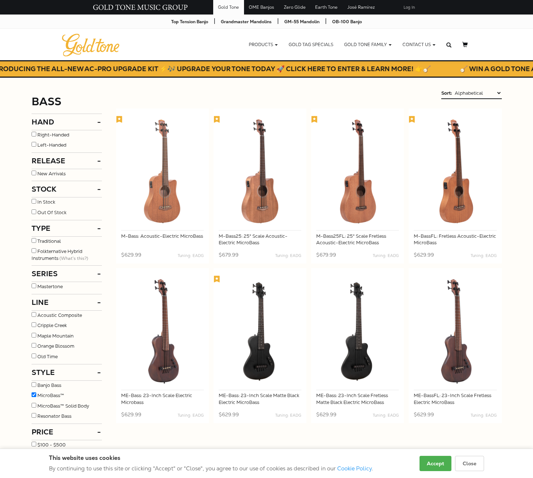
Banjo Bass (49, 385)
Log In (409, 7)
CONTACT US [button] (417, 45)
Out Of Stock (51, 212)
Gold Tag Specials (311, 45)
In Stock (46, 202)
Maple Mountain (55, 336)
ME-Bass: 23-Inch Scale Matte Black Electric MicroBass (259, 398)
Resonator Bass (54, 416)
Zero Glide (295, 7)
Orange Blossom (55, 346)
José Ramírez (361, 7)
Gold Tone (228, 7)
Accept (435, 463)
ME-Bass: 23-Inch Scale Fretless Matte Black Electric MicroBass (352, 398)
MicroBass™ (50, 395)
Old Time (47, 357)
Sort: (446, 93)
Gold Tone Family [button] (366, 45)
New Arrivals (51, 174)
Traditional (49, 241)
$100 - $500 (51, 445)
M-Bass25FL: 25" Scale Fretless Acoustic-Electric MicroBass (351, 239)
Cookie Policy (354, 468)
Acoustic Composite (59, 315)
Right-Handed (53, 135)
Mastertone (50, 286)
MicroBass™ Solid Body (63, 406)
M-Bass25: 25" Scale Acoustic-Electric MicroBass (253, 239)
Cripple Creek (52, 325)
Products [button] (261, 45)
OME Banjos (261, 7)
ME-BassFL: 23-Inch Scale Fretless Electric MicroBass (452, 398)
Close (469, 463)
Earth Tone (326, 7)
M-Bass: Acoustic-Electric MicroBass (162, 236)
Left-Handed (51, 145)
